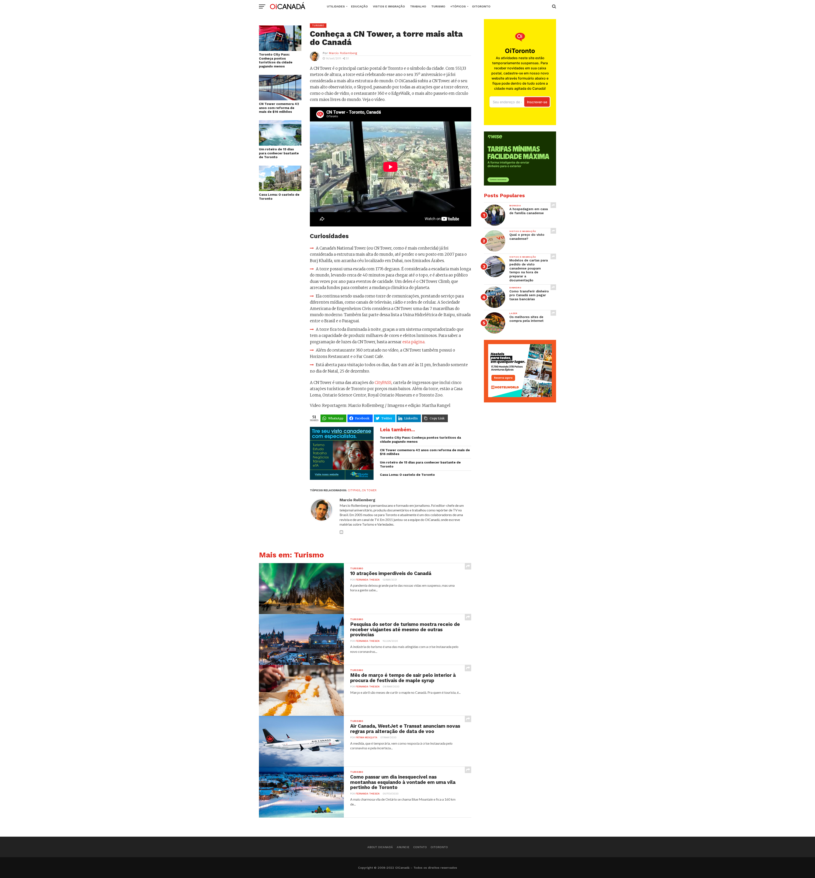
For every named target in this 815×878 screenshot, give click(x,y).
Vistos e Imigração (389, 6)
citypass (354, 490)
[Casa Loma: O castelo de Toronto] (280, 190)
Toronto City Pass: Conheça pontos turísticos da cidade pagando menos (275, 60)
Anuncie (403, 847)
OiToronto (481, 6)
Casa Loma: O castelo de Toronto (279, 197)
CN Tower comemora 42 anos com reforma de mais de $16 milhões (279, 108)
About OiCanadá (380, 847)
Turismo (438, 6)
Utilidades (336, 6)
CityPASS (383, 382)
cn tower (369, 490)
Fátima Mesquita (366, 737)
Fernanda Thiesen (367, 579)
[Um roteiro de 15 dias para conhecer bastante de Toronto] (280, 144)
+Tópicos (458, 6)
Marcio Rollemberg (343, 53)
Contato (420, 847)
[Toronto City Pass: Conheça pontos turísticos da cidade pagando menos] (280, 49)
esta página (413, 341)
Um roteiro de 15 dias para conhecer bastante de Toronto (279, 153)
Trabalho (418, 6)
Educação (359, 6)
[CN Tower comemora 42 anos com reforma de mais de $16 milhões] (280, 99)
